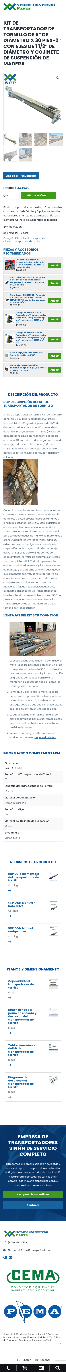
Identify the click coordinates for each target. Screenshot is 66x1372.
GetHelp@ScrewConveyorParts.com (30, 1250)
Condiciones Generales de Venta (35, 1340)
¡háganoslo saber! (45, 737)
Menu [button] (57, 6)
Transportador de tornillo (26, 241)
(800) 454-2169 (17, 1242)
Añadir (54, 265)
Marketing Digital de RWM (39, 1337)
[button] (57, 78)
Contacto (33, 1205)
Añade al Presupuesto (21, 176)
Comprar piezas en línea (33, 1194)
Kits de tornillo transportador (30, 238)
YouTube (10, 1257)
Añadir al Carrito (38, 195)
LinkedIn (5, 1257)
